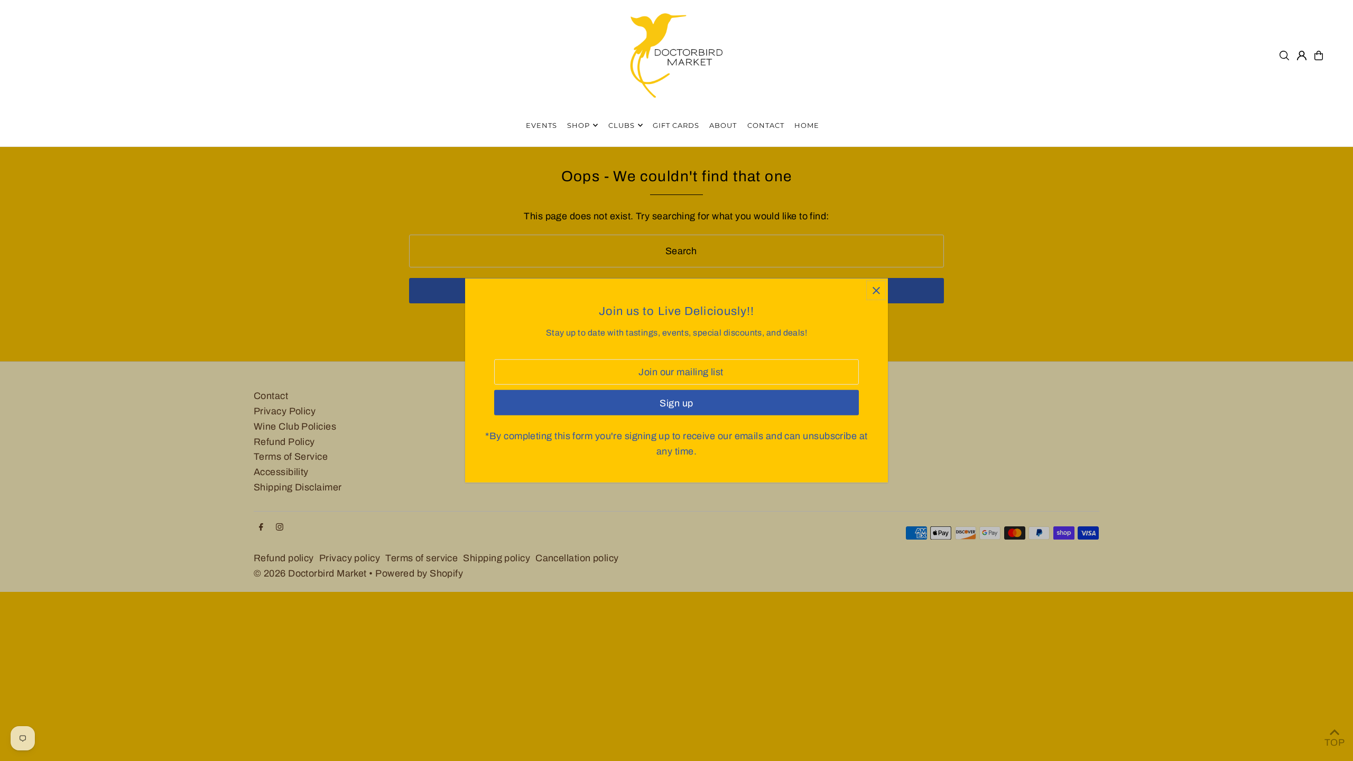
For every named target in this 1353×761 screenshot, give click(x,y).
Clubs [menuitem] (621, 125)
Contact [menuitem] (765, 125)
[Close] (876, 290)
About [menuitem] (723, 125)
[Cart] (1318, 55)
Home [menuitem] (806, 125)
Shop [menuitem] (578, 125)
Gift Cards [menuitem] (676, 125)
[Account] (1301, 55)
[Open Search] (1284, 55)
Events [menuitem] (541, 125)
